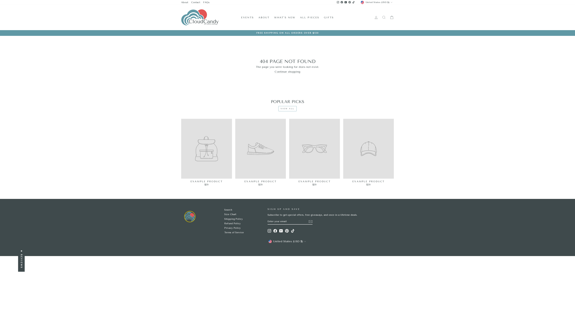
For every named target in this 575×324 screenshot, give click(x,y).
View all (287, 109)
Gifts (329, 17)
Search (228, 209)
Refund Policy (232, 223)
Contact (195, 2)
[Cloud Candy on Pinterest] (287, 231)
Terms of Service (234, 232)
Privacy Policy (232, 228)
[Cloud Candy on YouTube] (281, 231)
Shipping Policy (233, 219)
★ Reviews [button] (21, 259)
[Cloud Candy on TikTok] (293, 231)
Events (247, 17)
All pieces (309, 17)
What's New (285, 17)
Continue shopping (287, 71)
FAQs (206, 2)
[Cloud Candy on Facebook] (275, 231)
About (184, 2)
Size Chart (230, 214)
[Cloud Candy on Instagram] (269, 231)
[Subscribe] (311, 221)
